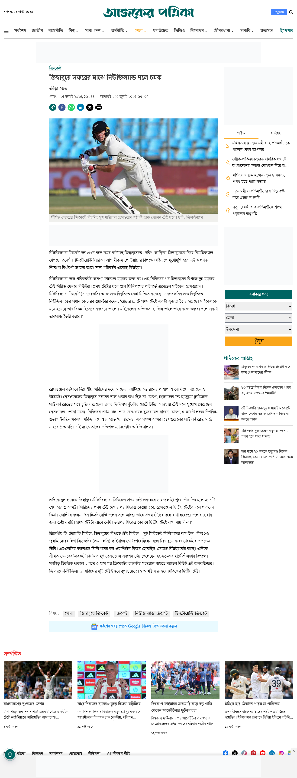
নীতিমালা (94, 754)
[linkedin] (80, 107)
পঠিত (241, 134)
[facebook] (62, 107)
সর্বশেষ (276, 134)
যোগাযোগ (75, 754)
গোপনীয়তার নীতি (118, 754)
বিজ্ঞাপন (37, 754)
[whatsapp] (71, 107)
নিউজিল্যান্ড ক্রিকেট (151, 613)
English (279, 12)
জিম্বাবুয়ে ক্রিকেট (94, 613)
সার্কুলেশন (55, 754)
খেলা (69, 613)
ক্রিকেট (122, 613)
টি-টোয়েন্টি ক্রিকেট (191, 613)
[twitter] (90, 107)
